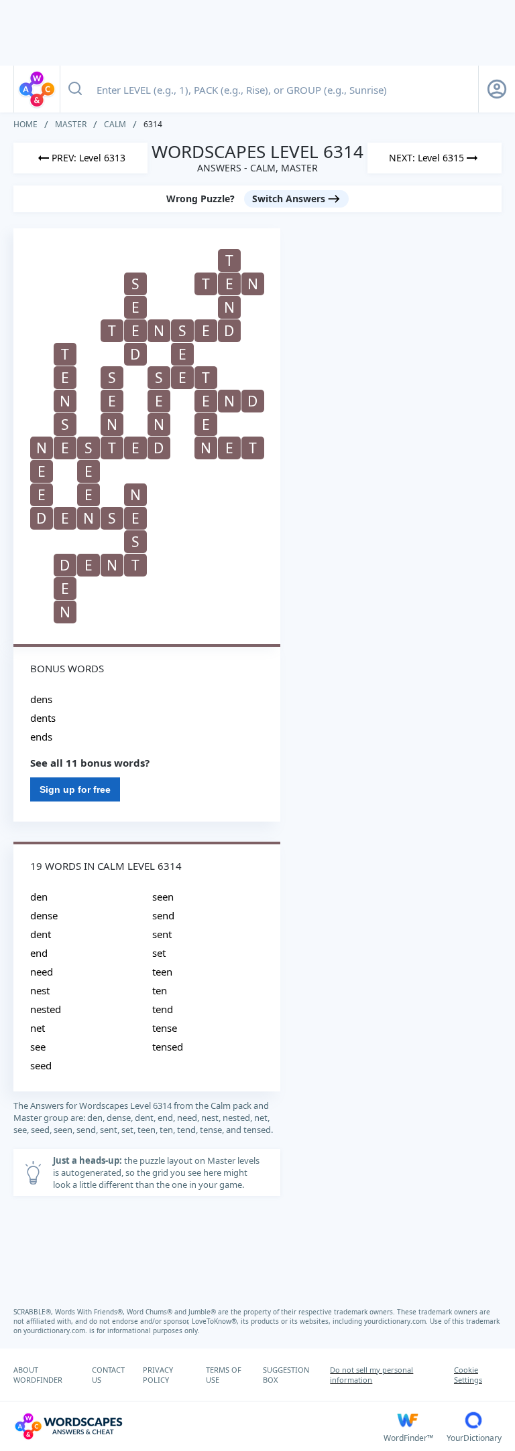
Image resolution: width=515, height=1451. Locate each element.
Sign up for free (75, 789)
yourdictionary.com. (397, 1321)
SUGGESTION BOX (286, 1375)
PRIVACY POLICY (158, 1375)
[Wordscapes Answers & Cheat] (36, 89)
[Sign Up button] (497, 89)
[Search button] (75, 89)
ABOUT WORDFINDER (37, 1375)
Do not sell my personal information (371, 1375)
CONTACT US (108, 1375)
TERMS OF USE (223, 1375)
